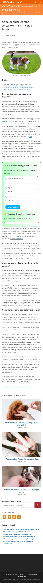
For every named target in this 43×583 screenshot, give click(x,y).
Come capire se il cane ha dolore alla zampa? (19, 87)
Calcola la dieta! (12, 207)
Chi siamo (15, 574)
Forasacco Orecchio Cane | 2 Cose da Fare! (17, 534)
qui (31, 137)
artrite (5, 121)
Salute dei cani (10, 36)
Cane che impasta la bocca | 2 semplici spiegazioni (20, 539)
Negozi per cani (21, 576)
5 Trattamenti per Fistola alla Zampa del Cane (21, 459)
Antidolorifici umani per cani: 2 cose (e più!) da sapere (21, 491)
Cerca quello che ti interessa (11, 501)
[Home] (3, 13)
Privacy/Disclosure (31, 574)
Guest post (8, 574)
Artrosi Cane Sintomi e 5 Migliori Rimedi (17, 532)
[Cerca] (37, 505)
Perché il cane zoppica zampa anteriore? (17, 85)
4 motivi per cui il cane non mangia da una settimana (21, 529)
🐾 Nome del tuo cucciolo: (14, 179)
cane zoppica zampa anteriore (22, 387)
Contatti (22, 574)
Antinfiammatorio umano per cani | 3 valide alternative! (21, 424)
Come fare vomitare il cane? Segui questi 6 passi (19, 536)
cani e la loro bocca (16, 239)
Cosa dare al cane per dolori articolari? (17, 90)
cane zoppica (9, 387)
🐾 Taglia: (8, 188)
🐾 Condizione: (10, 197)
